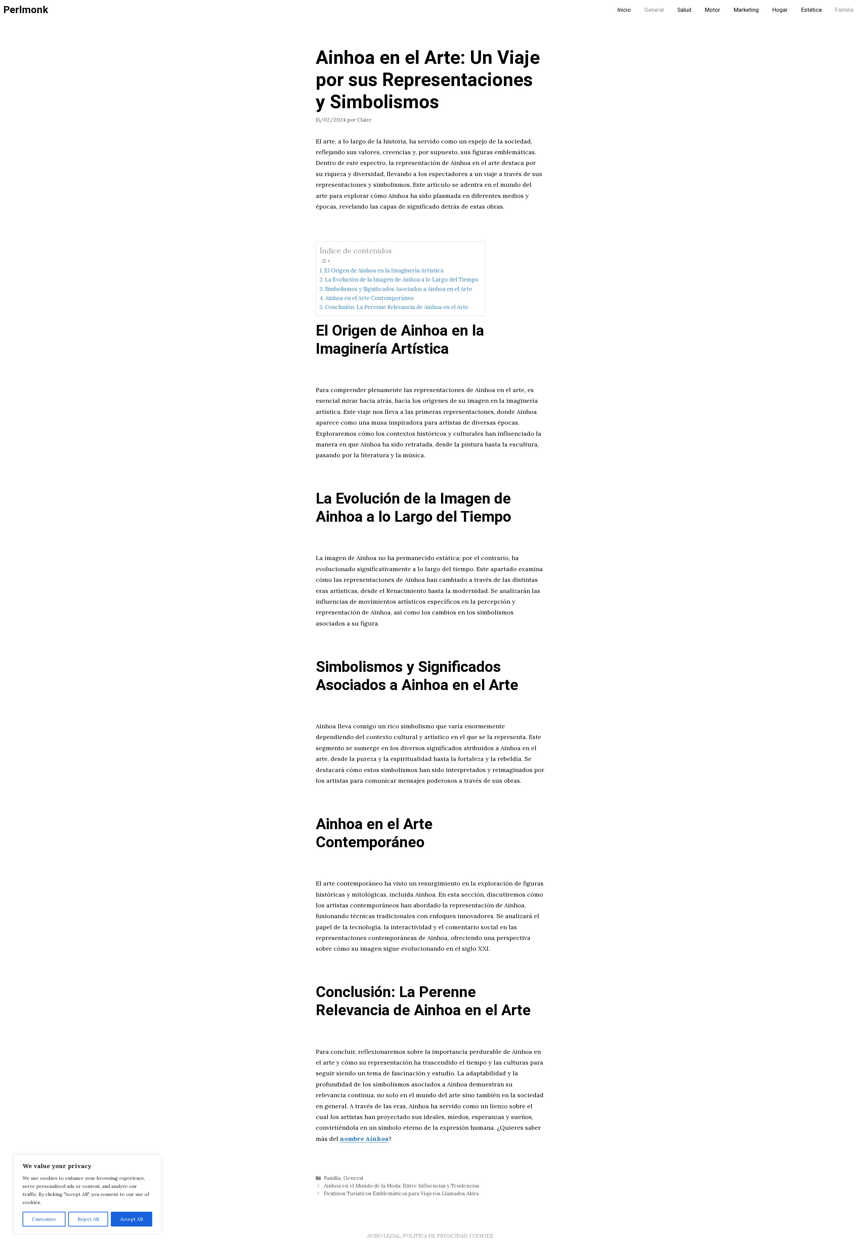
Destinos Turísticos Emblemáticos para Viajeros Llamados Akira (401, 1193)
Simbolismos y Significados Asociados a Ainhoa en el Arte (398, 289)
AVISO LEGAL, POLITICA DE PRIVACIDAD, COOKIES (430, 1236)
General (654, 10)
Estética (811, 10)
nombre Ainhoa (364, 1139)
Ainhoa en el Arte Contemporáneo (369, 298)
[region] (87, 1194)
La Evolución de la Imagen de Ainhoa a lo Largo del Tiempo (401, 279)
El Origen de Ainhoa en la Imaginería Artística (383, 270)
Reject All (88, 1219)
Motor (712, 10)
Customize (44, 1219)
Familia (844, 10)
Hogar (780, 10)
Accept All (131, 1219)
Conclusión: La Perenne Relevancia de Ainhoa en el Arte (396, 307)
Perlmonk (25, 10)
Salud (684, 10)
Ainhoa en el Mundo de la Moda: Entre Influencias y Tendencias (401, 1185)
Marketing (746, 10)
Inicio (624, 10)
